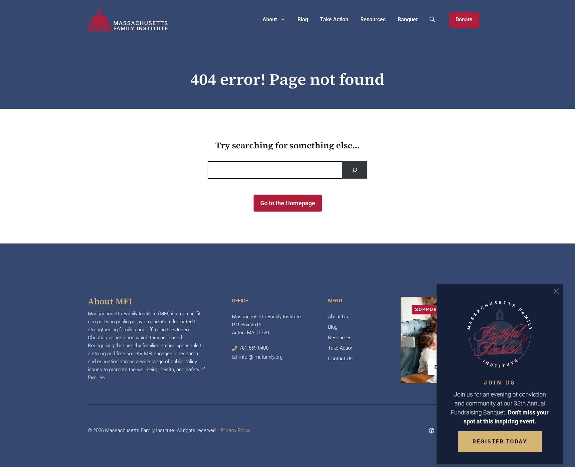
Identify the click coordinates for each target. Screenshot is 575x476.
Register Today (500, 441)
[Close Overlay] (556, 291)
